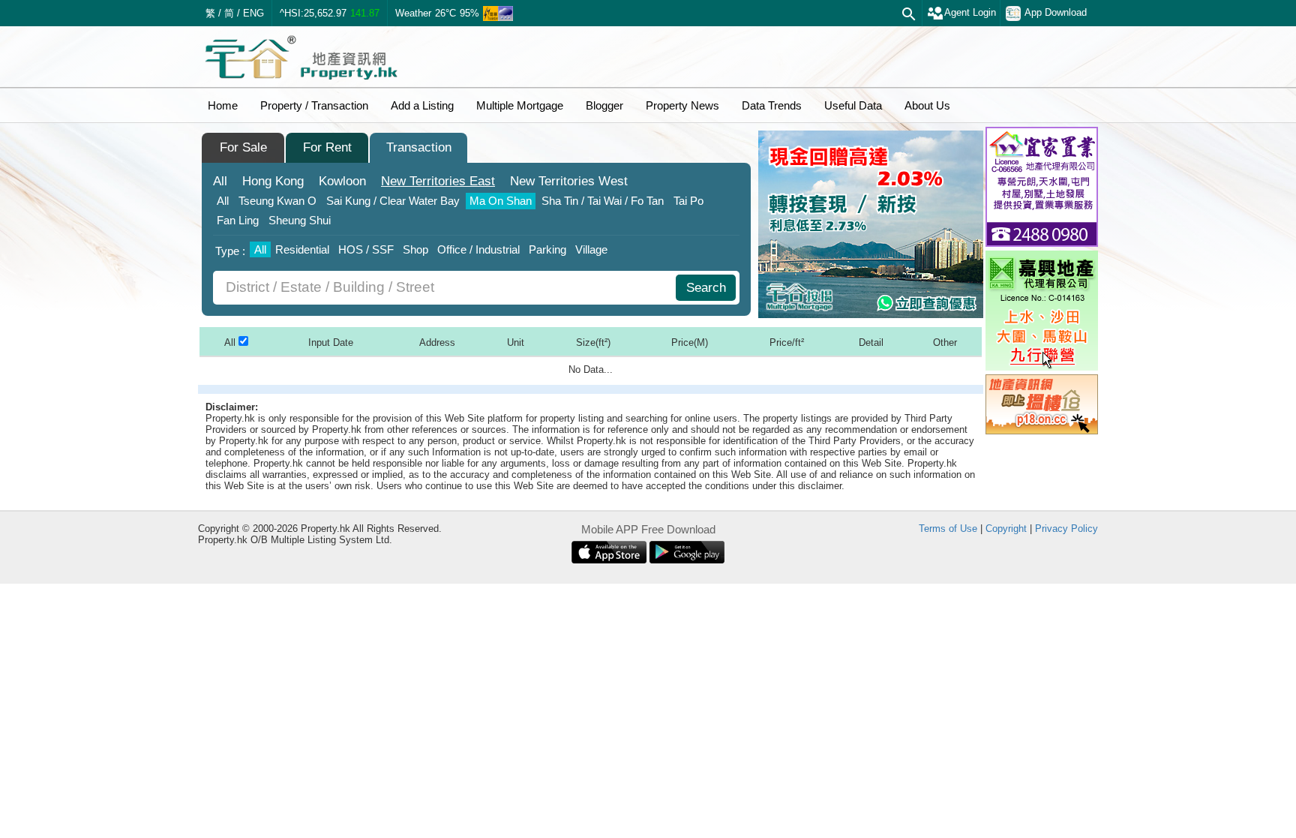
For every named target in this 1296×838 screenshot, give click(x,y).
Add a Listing (422, 105)
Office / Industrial (478, 249)
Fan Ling (238, 220)
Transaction (419, 147)
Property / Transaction (314, 105)
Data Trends (772, 105)
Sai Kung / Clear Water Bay (393, 200)
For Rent (327, 147)
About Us (927, 105)
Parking (547, 249)
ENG (253, 13)
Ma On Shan (501, 200)
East (438, 181)
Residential (302, 249)
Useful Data (853, 105)
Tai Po (689, 200)
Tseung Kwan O (277, 200)
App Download (1055, 12)
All (220, 181)
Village (591, 249)
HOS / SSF (366, 249)
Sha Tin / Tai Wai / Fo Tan (603, 200)
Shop (415, 249)
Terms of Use (948, 528)
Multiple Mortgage (519, 105)
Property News (682, 105)
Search (706, 288)
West (569, 181)
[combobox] (446, 288)
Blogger (604, 105)
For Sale (243, 147)
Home (223, 105)
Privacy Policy (1066, 528)
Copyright (1006, 528)
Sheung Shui (299, 220)
